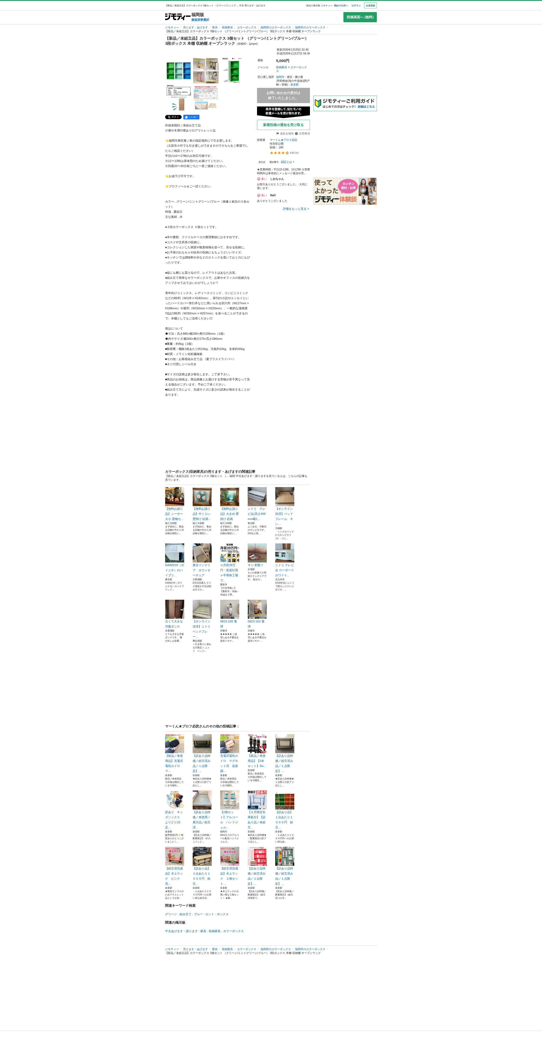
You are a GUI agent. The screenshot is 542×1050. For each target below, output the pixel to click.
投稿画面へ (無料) (360, 17)
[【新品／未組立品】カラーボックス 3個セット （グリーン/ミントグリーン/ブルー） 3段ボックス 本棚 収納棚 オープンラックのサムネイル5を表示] (205, 97)
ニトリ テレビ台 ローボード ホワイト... (284, 570)
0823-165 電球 (228, 624)
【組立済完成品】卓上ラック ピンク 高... (174, 876)
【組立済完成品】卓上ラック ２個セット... (229, 876)
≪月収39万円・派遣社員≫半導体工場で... (229, 572)
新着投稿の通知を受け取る (283, 125)
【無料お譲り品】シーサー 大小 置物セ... (174, 514)
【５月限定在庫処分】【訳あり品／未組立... (256, 819)
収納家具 (227, 27)
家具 (215, 27)
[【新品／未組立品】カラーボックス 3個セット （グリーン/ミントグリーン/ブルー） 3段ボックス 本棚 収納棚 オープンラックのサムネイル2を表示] (205, 70)
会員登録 (370, 5)
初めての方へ (341, 5)
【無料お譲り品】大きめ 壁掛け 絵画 (229, 514)
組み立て (185, 914)
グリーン (171, 914)
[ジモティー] (178, 17)
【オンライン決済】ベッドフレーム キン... (284, 516)
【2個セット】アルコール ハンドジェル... (229, 819)
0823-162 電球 (256, 624)
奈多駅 (294, 84)
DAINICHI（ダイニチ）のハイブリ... (174, 570)
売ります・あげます (195, 27)
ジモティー (172, 27)
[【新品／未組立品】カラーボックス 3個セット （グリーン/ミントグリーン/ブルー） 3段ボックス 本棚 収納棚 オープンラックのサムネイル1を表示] (178, 70)
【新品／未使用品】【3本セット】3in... (257, 761)
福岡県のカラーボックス (276, 27)
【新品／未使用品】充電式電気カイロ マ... (174, 763)
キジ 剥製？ (255, 565)
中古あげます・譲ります (181, 931)
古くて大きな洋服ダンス (174, 624)
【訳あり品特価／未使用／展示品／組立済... (201, 819)
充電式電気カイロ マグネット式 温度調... (229, 763)
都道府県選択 (200, 19)
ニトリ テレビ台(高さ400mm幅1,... (257, 514)
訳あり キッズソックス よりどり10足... (174, 819)
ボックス (223, 914)
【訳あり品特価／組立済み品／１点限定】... (201, 763)
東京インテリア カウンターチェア (201, 570)
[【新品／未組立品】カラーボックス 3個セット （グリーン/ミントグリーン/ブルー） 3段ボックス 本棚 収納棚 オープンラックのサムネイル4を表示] (178, 97)
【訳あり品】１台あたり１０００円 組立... (284, 819)
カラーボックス (246, 27)
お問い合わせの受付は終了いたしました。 (283, 95)
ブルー (198, 914)
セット (209, 914)
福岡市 (280, 77)
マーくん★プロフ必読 (283, 139)
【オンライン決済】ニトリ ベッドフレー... (202, 629)
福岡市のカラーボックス (310, 27)
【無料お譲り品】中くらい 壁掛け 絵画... (202, 514)
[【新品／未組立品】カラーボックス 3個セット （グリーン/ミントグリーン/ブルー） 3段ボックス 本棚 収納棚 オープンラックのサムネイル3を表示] (232, 70)
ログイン (356, 5)
